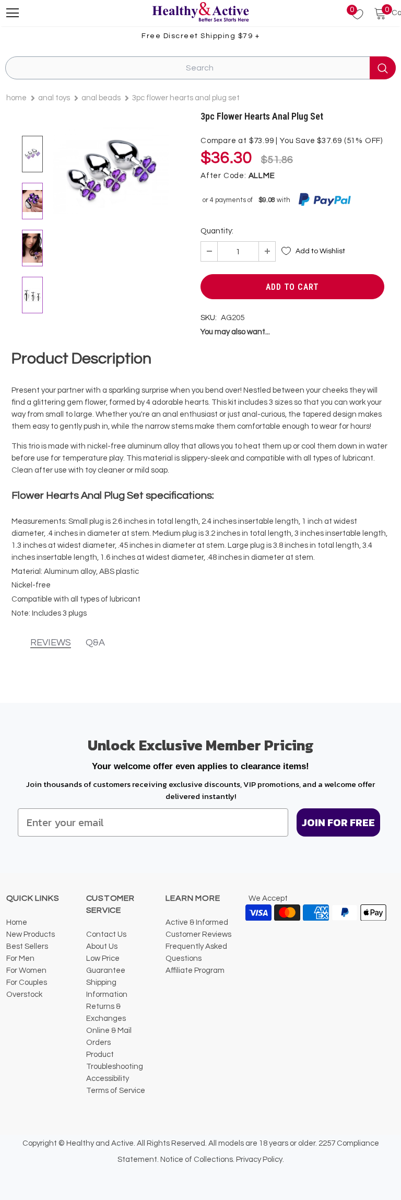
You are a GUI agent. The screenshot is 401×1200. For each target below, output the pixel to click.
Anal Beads (101, 98)
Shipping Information (106, 988)
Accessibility (107, 1079)
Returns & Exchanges (106, 1012)
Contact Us (106, 934)
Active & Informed (197, 922)
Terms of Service (115, 1091)
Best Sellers (27, 946)
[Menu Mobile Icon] (12, 13)
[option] (111, 170)
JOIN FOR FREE (338, 822)
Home (16, 98)
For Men (20, 958)
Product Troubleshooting (114, 1060)
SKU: (208, 318)
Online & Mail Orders (109, 1036)
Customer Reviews (198, 934)
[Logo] (200, 12)
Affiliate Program (195, 970)
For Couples (26, 982)
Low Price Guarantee (105, 964)
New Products (30, 934)
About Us (101, 946)
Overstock (24, 994)
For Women (26, 970)
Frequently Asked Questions (196, 952)
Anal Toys (54, 98)
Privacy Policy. (260, 1159)
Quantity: (216, 231)
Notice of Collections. (197, 1159)
